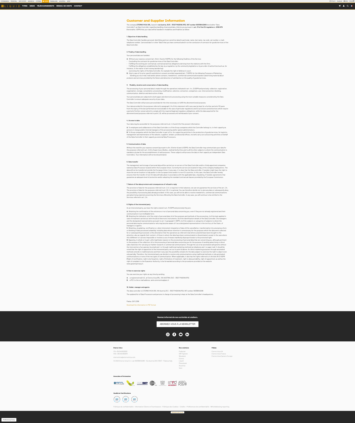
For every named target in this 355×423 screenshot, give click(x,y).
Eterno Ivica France (219, 354)
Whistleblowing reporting (220, 407)
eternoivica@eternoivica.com (124, 357)
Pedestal (182, 351)
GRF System (183, 354)
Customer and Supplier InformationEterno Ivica (10, 6)
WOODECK (31, 1)
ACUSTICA (62, 1)
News (32, 6)
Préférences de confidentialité (198, 407)
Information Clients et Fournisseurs (148, 407)
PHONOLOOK (53, 1)
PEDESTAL (14, 1)
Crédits (182, 407)
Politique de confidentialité (123, 407)
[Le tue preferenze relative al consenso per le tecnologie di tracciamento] (8, 420)
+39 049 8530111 (122, 354)
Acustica (182, 366)
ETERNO (38, 1)
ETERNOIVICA (5, 1)
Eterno (181, 359)
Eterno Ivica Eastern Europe (222, 356)
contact (78, 6)
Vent (180, 368)
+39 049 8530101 (121, 351)
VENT (68, 1)
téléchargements (45, 6)
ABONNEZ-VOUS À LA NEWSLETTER (177, 324)
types (24, 6)
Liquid (181, 361)
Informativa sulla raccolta (177, 412)
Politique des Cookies (170, 407)
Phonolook (183, 363)
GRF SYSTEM (22, 1)
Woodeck (182, 356)
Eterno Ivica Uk (217, 351)
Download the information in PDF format (141, 305)
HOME (46, 1)
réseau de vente (64, 6)
